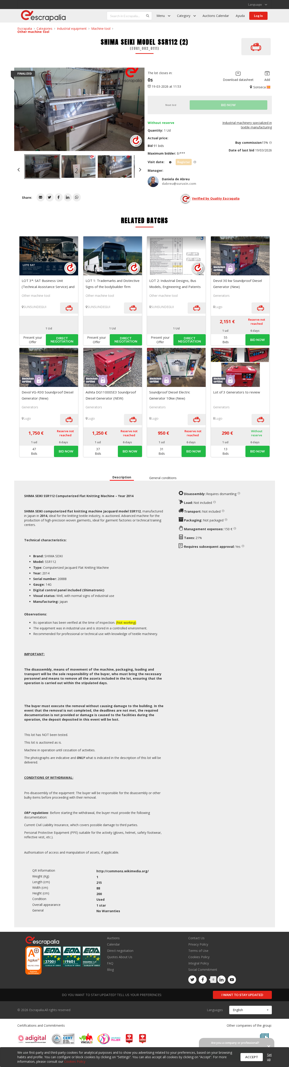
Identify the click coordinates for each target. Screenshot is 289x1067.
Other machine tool (33, 32)
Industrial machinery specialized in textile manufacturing (247, 125)
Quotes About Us (119, 957)
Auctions (113, 938)
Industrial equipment (72, 28)
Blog (110, 969)
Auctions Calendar (216, 16)
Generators (221, 295)
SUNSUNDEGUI (34, 307)
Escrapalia (24, 28)
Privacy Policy (198, 944)
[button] (41, 197)
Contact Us (196, 938)
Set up (269, 1057)
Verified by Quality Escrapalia (216, 198)
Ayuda (240, 16)
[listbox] (257, 4)
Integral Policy (198, 963)
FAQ (110, 963)
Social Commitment (202, 969)
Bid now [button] (257, 340)
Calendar (113, 944)
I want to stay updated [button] (242, 995)
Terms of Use (198, 950)
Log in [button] (258, 16)
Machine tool (100, 28)
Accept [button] (251, 1057)
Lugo (218, 307)
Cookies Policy (199, 957)
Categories (44, 28)
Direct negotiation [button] (62, 339)
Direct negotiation (120, 950)
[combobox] (250, 1010)
